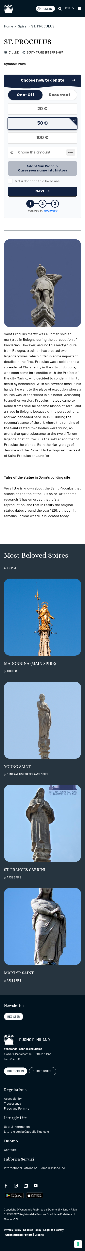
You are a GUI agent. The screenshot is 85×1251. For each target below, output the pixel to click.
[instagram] (16, 1185)
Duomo (11, 1141)
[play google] (14, 1195)
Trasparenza (12, 1103)
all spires (11, 568)
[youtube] (36, 1185)
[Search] (60, 9)
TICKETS (46, 8)
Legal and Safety (53, 1229)
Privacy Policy (12, 1229)
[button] (69, 8)
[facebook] (6, 1185)
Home (8, 26)
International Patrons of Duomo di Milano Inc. (35, 1168)
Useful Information (17, 1126)
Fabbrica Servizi (19, 1159)
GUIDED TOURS (42, 1071)
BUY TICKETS (15, 1071)
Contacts (10, 1149)
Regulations (15, 1090)
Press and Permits (16, 1108)
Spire (22, 26)
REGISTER (13, 1016)
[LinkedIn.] (26, 1185)
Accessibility (13, 1098)
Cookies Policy (32, 1229)
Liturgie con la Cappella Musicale (26, 1131)
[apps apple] (34, 1195)
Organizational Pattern (19, 1234)
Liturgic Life (15, 1118)
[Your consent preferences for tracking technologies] (78, 1244)
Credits (39, 1234)
